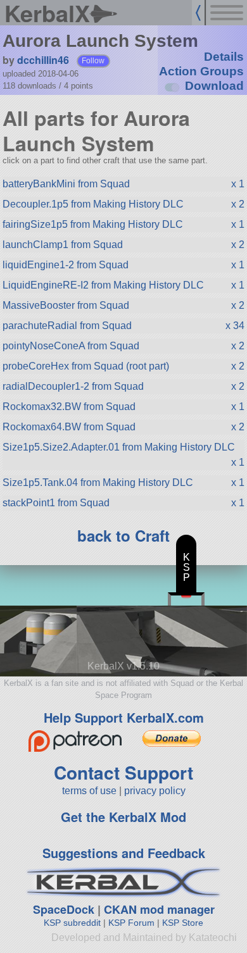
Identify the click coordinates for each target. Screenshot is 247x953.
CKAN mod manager (159, 909)
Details (224, 56)
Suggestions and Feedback (123, 853)
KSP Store (182, 923)
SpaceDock (63, 909)
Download (214, 85)
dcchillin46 (43, 60)
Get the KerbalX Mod (123, 816)
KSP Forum (131, 923)
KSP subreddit (72, 923)
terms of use (89, 790)
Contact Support (123, 772)
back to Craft (123, 535)
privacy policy (155, 790)
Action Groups (201, 71)
